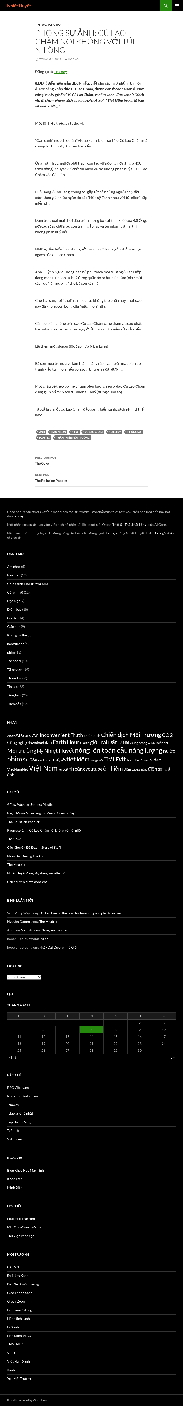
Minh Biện (15, 1187)
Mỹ (40, 751)
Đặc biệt (13, 601)
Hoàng (73, 59)
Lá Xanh (13, 1327)
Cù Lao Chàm (94, 431)
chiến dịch (92, 735)
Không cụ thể (17, 635)
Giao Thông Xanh (19, 1293)
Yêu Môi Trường (19, 1378)
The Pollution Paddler (51, 477)
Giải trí (12, 618)
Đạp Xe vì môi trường (23, 1284)
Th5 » (171, 1057)
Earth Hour (66, 742)
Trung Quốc (96, 760)
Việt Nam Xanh (18, 1361)
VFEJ (11, 1353)
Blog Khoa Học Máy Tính (25, 1170)
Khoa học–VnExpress (22, 1096)
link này (60, 71)
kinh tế (152, 743)
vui (60, 769)
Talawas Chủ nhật (20, 1113)
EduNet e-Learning (21, 1219)
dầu (48, 742)
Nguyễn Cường (18, 921)
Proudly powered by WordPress (27, 1400)
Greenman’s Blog (19, 1310)
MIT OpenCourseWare (24, 1227)
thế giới (59, 760)
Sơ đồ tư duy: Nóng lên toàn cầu (44, 930)
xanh (68, 769)
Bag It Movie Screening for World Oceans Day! (41, 813)
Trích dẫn (14, 704)
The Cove (46, 460)
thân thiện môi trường (73, 437)
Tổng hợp (54, 24)
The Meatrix (16, 865)
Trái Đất (115, 759)
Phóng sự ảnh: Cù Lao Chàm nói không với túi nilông (45, 830)
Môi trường (21, 750)
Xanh (11, 1370)
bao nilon (58, 431)
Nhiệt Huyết (19, 5)
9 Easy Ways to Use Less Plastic (30, 804)
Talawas (13, 1105)
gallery (115, 431)
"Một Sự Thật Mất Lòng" (130, 525)
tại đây (18, 516)
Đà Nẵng (142, 769)
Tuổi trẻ (13, 1130)
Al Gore (23, 735)
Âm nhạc (13, 566)
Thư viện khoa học (20, 1236)
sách (41, 760)
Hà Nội (123, 743)
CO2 (167, 735)
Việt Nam (43, 768)
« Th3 (12, 1057)
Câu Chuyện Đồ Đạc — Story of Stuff (34, 847)
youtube (94, 769)
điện (152, 769)
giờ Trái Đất (103, 742)
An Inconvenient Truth (57, 735)
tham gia (111, 533)
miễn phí (162, 743)
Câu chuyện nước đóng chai (27, 882)
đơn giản (165, 769)
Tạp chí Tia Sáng (19, 1122)
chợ (75, 431)
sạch (49, 760)
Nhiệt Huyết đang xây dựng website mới (36, 873)
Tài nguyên (15, 669)
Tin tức (40, 24)
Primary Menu (177, 5)
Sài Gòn (30, 759)
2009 (11, 736)
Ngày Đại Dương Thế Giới (26, 856)
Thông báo (15, 678)
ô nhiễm (113, 768)
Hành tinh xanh (18, 1318)
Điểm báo (14, 609)
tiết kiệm (78, 759)
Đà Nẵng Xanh (17, 1276)
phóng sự (134, 431)
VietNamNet (17, 769)
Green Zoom (16, 1301)
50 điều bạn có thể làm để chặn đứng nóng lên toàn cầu (80, 913)
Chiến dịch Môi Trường (24, 584)
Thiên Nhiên (16, 1344)
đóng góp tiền (164, 533)
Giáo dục (13, 626)
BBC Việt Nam (18, 1088)
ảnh (42, 431)
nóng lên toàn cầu (101, 750)
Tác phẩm (14, 661)
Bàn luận (13, 575)
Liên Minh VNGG (19, 1336)
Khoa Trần (15, 1179)
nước (169, 751)
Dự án (43, 939)
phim (11, 652)
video (155, 759)
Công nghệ (15, 592)
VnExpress (15, 1139)
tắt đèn (144, 760)
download (36, 743)
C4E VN (13, 1267)
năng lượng (15, 644)
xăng (80, 769)
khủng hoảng (138, 743)
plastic (44, 437)
